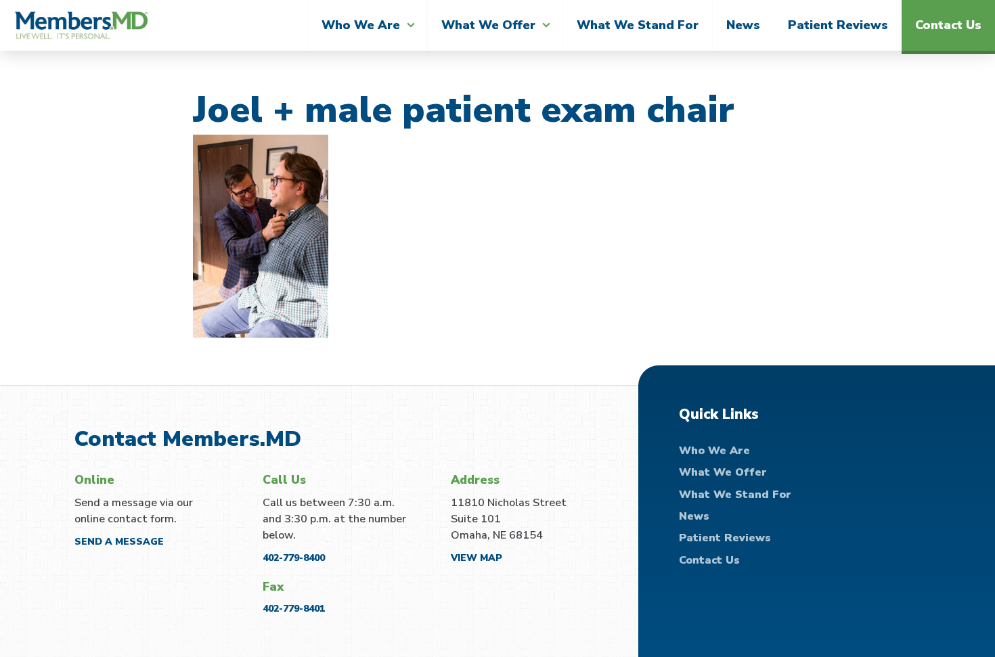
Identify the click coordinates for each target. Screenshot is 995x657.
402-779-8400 (294, 557)
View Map (476, 557)
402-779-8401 (294, 608)
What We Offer (488, 25)
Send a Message (119, 541)
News (743, 25)
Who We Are (361, 25)
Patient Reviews (838, 25)
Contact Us (948, 25)
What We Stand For (638, 25)
